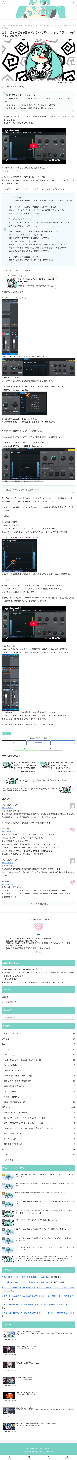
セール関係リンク (9, 1002)
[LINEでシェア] (12, 893)
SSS (38, 935)
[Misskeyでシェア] (64, 882)
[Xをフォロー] (37, 952)
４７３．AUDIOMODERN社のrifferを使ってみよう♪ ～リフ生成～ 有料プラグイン (35, 1304)
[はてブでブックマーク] (64, 888)
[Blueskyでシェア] (47, 882)
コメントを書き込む (38, 903)
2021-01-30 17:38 (7, 862)
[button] (51, 748)
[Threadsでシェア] (30, 888)
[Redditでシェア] (47, 888)
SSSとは (5, 997)
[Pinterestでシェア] (30, 893)
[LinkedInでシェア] (47, 893)
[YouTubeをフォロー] (40, 952)
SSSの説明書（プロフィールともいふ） (38, 1448)
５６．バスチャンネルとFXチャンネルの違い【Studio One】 (26, 1277)
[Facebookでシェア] (12, 888)
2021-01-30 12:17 (7, 807)
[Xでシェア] (12, 882)
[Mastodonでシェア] (30, 882)
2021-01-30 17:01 (7, 831)
